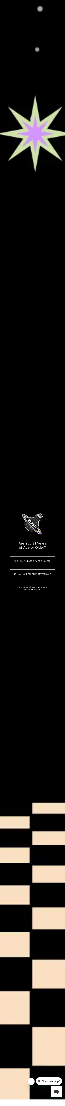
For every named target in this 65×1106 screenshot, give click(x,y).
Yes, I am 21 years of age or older (32, 561)
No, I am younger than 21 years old (32, 574)
